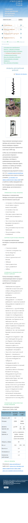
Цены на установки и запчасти (12, 57)
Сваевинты (7, 60)
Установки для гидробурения (12, 47)
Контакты (9, 16)
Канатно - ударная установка (12, 49)
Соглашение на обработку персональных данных (14, 481)
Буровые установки (12, 41)
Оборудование (11, 11)
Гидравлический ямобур (10, 55)
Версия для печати (21, 74)
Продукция (10, 13)
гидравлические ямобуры (15, 173)
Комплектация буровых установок (13, 51)
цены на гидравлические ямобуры (13, 470)
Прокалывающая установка (11, 59)
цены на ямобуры (14, 464)
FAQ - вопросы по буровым (11, 62)
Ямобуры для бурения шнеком (13, 53)
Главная (8, 9)
